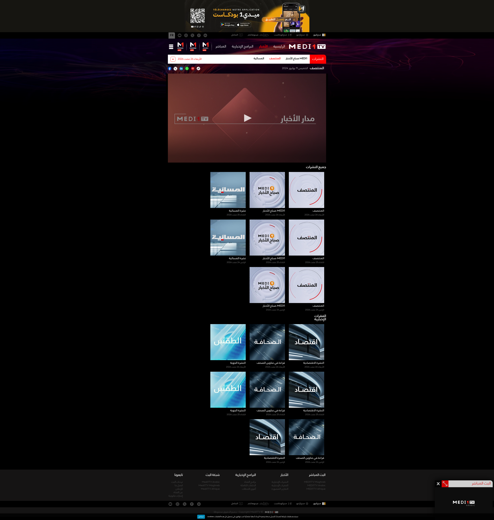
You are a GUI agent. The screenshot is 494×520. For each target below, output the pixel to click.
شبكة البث (213, 475)
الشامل (234, 35)
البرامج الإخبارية (242, 46)
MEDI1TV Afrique (315, 489)
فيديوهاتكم (253, 35)
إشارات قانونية (176, 496)
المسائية (259, 59)
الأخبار (263, 46)
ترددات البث (177, 482)
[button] (247, 118)
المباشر (220, 46)
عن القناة (178, 492)
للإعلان (179, 489)
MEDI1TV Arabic (316, 485)
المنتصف (275, 59)
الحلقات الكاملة (248, 485)
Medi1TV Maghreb (209, 485)
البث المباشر (317, 475)
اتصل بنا (179, 485)
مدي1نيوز (317, 35)
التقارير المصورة (280, 489)
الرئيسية (279, 46)
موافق (201, 516)
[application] (247, 118)
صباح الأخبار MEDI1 (296, 59)
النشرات (318, 59)
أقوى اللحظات (249, 489)
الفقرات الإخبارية (280, 485)
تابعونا (178, 475)
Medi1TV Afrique (210, 489)
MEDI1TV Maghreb (314, 482)
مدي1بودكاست (280, 35)
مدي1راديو (300, 35)
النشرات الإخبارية (280, 482)
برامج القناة (250, 482)
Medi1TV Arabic (211, 482)
